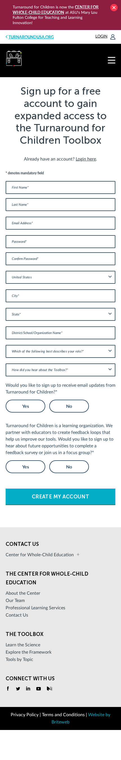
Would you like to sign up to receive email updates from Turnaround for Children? (60, 388)
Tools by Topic (19, 659)
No (69, 406)
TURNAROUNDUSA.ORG (31, 37)
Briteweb (60, 722)
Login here (86, 159)
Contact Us (17, 615)
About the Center (23, 593)
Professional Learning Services (35, 608)
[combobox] (60, 277)
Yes (25, 406)
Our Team (15, 600)
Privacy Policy (25, 715)
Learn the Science (23, 645)
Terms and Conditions (63, 715)
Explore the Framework (28, 652)
